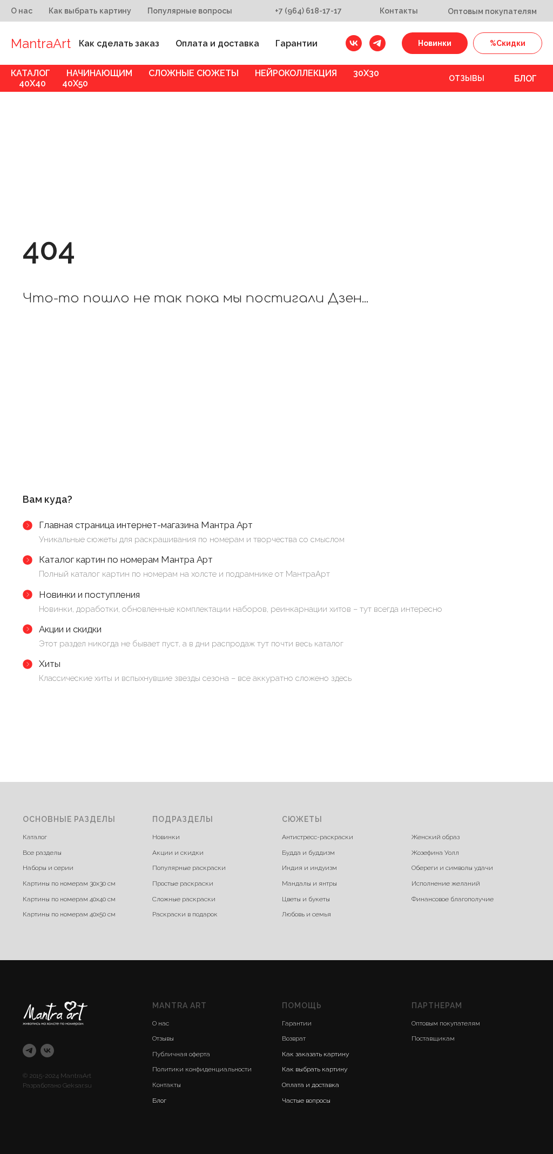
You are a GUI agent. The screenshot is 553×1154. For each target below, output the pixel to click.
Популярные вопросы (189, 10)
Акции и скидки (178, 1060)
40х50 (75, 83)
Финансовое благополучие (453, 1107)
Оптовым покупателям (492, 11)
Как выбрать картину (90, 10)
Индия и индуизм (309, 1076)
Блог (525, 78)
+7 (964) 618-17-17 (308, 10)
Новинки (434, 43)
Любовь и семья (306, 1122)
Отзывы (466, 78)
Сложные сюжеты (194, 73)
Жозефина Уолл (435, 1060)
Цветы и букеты (306, 1107)
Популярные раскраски (189, 1076)
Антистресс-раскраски (317, 1045)
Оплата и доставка (217, 43)
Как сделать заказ (119, 43)
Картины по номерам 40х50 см (69, 1122)
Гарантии (296, 43)
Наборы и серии (48, 1076)
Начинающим (99, 73)
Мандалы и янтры (309, 1091)
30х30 (366, 73)
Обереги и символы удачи (452, 1076)
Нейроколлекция (296, 73)
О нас (21, 10)
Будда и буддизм (308, 1060)
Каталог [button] (30, 73)
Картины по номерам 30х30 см (69, 1091)
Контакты (399, 10)
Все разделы (42, 1060)
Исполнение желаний (446, 1091)
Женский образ (436, 1045)
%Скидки (507, 43)
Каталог (35, 1045)
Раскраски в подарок (185, 1122)
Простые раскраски (182, 1091)
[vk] (354, 43)
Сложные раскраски (183, 1107)
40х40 (32, 83)
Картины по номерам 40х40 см (69, 1107)
